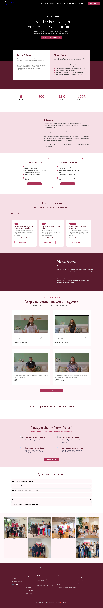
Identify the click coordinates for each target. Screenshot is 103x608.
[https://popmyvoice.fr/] (10, 3)
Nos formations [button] (54, 3)
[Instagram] (13, 585)
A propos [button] (44, 3)
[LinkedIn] (17, 585)
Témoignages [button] (71, 3)
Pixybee (65, 602)
